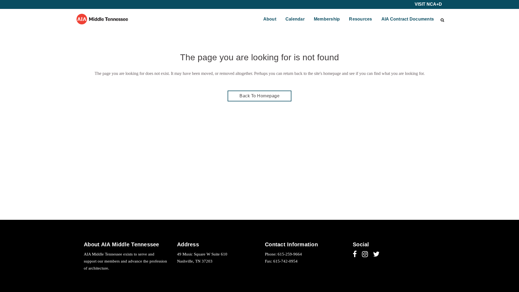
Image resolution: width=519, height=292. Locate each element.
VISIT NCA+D (428, 4)
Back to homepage (259, 96)
